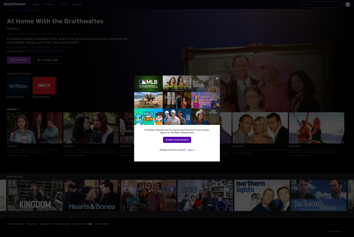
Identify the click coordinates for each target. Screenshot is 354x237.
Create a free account (177, 140)
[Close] (217, 78)
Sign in (191, 150)
